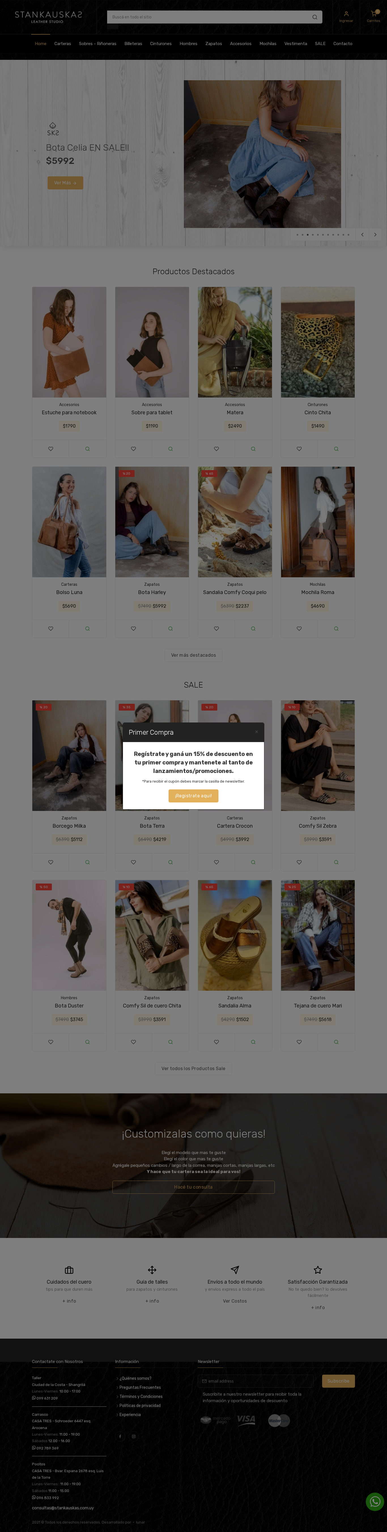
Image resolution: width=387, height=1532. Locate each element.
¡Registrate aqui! (193, 795)
